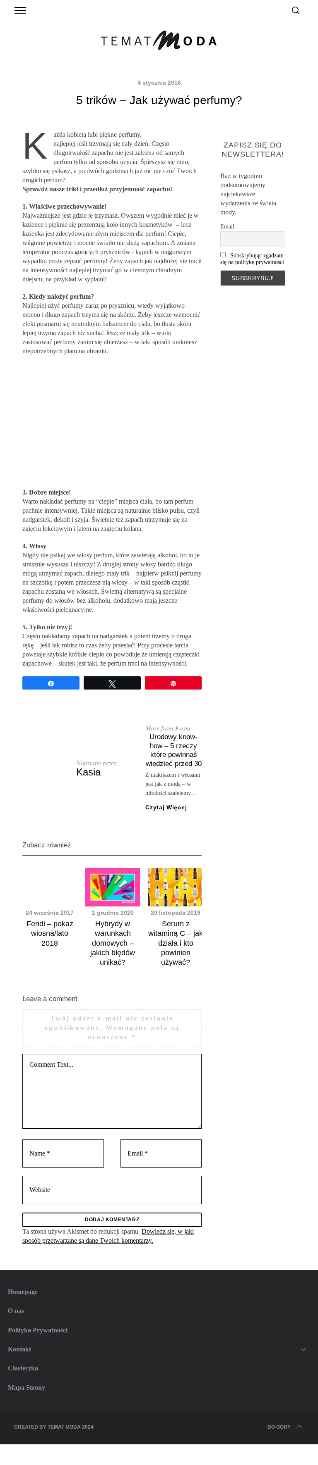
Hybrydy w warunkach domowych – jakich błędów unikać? (112, 943)
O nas (16, 1310)
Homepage (23, 1291)
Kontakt (19, 1349)
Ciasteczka (23, 1368)
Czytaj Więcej (166, 807)
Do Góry (279, 1427)
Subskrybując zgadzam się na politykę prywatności (252, 258)
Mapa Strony (26, 1387)
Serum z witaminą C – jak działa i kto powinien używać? (175, 943)
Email (227, 227)
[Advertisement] (112, 422)
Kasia (88, 772)
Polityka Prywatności (37, 1330)
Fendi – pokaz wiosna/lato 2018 (49, 933)
